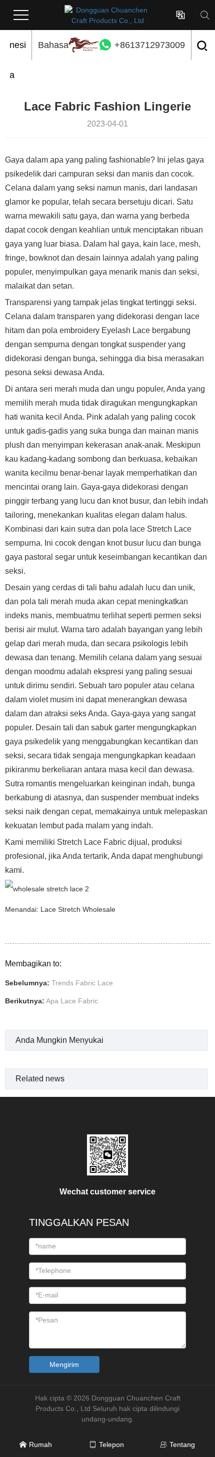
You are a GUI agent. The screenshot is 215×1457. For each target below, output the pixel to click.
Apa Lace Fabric (72, 1001)
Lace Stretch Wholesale (78, 909)
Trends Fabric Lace (82, 983)
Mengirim (64, 1364)
